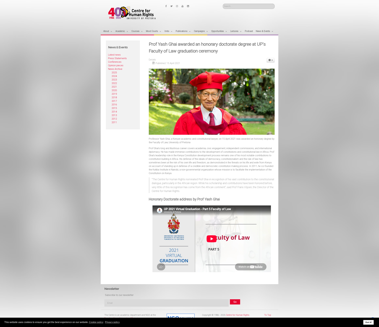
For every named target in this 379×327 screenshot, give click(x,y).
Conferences (114, 61)
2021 (114, 86)
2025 (114, 72)
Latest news (114, 54)
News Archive (115, 69)
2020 (114, 90)
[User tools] (271, 60)
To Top (267, 315)
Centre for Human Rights (237, 315)
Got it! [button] (368, 322)
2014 (114, 111)
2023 (114, 79)
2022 (114, 83)
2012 (114, 118)
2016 (114, 104)
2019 (114, 93)
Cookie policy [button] (96, 322)
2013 (114, 115)
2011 (114, 122)
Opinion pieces (115, 65)
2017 (114, 101)
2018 (114, 97)
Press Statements (117, 58)
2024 (114, 76)
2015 (114, 108)
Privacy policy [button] (112, 322)
